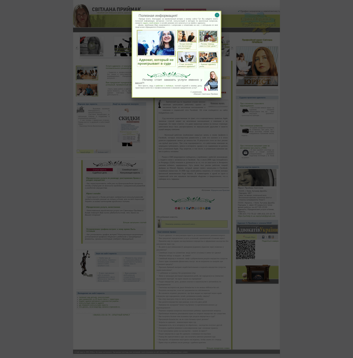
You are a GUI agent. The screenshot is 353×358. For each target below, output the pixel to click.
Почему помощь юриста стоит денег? (208, 45)
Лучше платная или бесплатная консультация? (185, 46)
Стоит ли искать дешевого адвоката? (186, 65)
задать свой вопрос (151, 23)
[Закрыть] (217, 15)
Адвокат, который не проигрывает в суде (155, 61)
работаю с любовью (164, 86)
